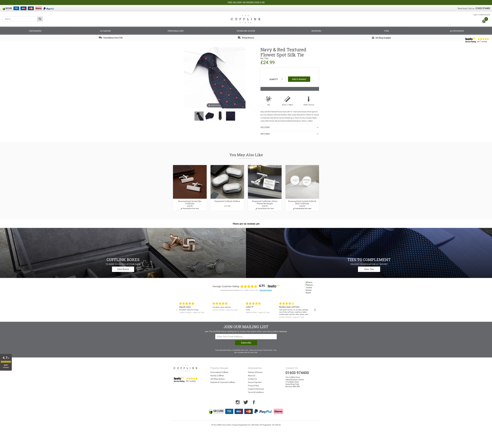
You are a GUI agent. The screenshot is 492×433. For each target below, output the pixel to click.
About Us (251, 376)
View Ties (369, 269)
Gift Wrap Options (218, 379)
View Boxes (123, 269)
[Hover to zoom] (214, 78)
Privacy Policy (253, 386)
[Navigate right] (314, 310)
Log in (475, 15)
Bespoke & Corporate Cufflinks (223, 382)
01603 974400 (482, 8)
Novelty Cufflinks (217, 376)
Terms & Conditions (256, 392)
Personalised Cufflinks (219, 372)
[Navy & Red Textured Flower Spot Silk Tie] (199, 116)
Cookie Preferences (256, 389)
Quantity (273, 79)
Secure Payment (255, 382)
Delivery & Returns (255, 372)
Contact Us (252, 379)
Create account (484, 15)
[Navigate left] (176, 310)
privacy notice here (265, 350)
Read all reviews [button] (266, 290)
